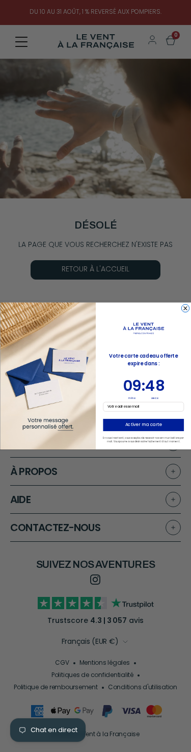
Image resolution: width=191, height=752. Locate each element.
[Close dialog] (185, 308)
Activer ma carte (143, 425)
